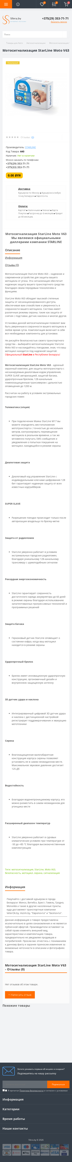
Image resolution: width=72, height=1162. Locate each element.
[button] (55, 18)
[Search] (64, 34)
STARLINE (30, 147)
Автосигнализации (36, 43)
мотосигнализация (22, 869)
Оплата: (23, 206)
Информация (13, 258)
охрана (38, 873)
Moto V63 (50, 869)
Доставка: (24, 188)
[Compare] (65, 137)
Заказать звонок (59, 21)
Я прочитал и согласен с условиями (38, 1090)
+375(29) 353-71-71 (17, 163)
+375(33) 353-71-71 (17, 167)
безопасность (13, 873)
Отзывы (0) (12, 265)
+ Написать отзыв (19, 995)
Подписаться (58, 1084)
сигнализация (52, 873)
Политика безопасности (32, 1090)
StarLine (39, 869)
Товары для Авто (14, 43)
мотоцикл (27, 873)
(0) (32, 137)
